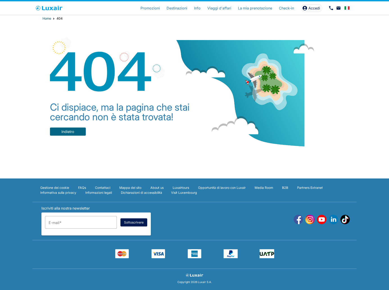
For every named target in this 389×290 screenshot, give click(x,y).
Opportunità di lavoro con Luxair (222, 188)
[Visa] (158, 257)
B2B (285, 188)
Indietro (67, 131)
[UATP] (267, 257)
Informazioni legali (98, 192)
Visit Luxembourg (184, 192)
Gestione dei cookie (54, 188)
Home (47, 18)
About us (157, 188)
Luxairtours (181, 188)
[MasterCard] (122, 257)
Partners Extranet (310, 188)
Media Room (264, 188)
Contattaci (102, 188)
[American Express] (194, 257)
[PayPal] (231, 257)
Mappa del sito (130, 188)
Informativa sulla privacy (58, 192)
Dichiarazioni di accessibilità (141, 192)
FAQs (82, 188)
